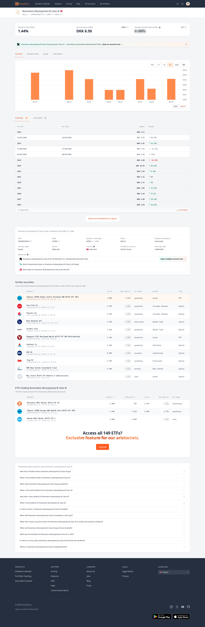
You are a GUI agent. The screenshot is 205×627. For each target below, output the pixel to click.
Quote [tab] (45, 54)
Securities (90, 4)
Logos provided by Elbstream (26, 609)
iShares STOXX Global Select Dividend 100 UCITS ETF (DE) (52, 296)
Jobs (88, 576)
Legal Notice (127, 571)
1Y (159, 65)
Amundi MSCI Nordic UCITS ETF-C (41, 418)
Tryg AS (29, 360)
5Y (170, 65)
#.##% (140, 31)
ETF (180, 298)
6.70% (109, 369)
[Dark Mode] (182, 4)
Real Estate (158, 369)
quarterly (138, 298)
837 (135, 404)
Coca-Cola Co (32, 305)
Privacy (125, 576)
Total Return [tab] (58, 54)
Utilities (157, 345)
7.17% (128, 298)
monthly (137, 369)
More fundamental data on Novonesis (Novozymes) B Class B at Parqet (51, 264)
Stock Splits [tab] (39, 118)
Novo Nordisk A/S (34, 320)
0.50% (109, 353)
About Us (91, 571)
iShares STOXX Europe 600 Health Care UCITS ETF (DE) (51, 410)
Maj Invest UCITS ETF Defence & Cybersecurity (47, 375)
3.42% (109, 345)
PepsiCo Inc (31, 313)
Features (58, 4)
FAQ (53, 581)
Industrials (158, 353)
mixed (155, 298)
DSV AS (29, 352)
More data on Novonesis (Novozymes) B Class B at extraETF (46, 269)
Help (53, 585)
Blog (89, 581)
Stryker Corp (32, 328)
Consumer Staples (160, 306)
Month (182, 106)
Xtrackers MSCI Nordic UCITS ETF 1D (43, 402)
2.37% (109, 306)
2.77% (166, 411)
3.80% (109, 298)
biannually (139, 322)
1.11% (109, 330)
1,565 (134, 411)
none (136, 377)
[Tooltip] (94, 246)
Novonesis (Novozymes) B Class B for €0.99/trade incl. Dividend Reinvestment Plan (55, 259)
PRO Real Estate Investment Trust (41, 367)
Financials (157, 361)
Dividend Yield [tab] (33, 54)
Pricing (69, 4)
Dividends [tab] (21, 118)
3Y (164, 65)
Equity (181, 306)
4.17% (109, 314)
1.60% (146, 411)
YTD (152, 65)
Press (89, 585)
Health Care (158, 322)
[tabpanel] (102, 85)
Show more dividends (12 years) (102, 218)
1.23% (109, 337)
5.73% (109, 361)
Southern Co (31, 344)
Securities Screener (24, 581)
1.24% (112, 411)
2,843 (134, 419)
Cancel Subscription (60, 590)
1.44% (112, 419)
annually (138, 353)
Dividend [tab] (18, 54)
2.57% (146, 404)
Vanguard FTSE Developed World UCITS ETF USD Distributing (53, 336)
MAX (177, 65)
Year (175, 106)
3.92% (109, 322)
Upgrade (103, 447)
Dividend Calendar (42, 4)
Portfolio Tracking (23, 576)
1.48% (112, 404)
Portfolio (104, 4)
